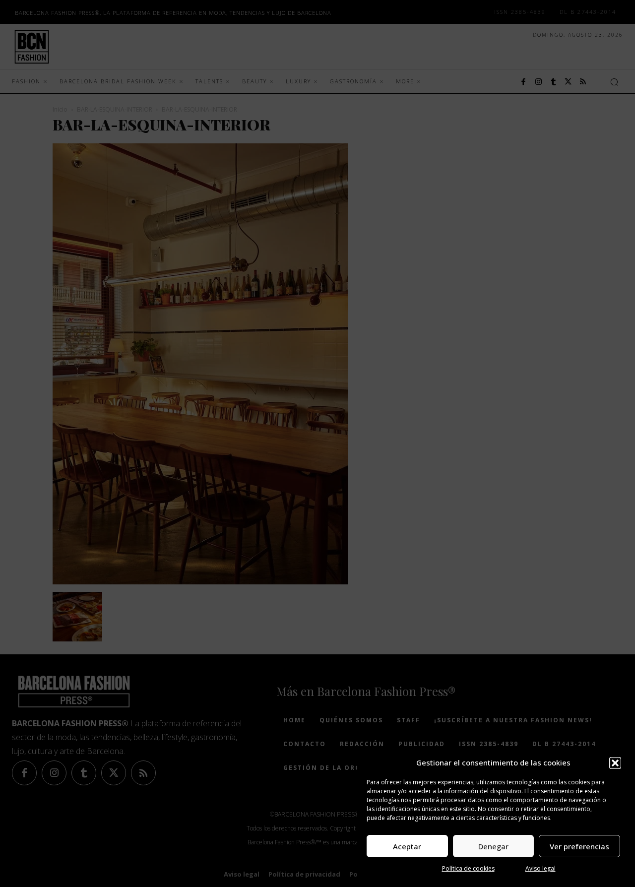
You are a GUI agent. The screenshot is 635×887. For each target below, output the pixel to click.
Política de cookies (468, 868)
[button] (615, 763)
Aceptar (407, 846)
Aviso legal (540, 868)
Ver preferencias (579, 846)
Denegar (493, 846)
